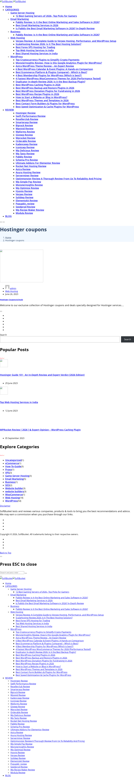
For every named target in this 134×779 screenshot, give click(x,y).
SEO (7, 485)
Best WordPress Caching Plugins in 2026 (38, 84)
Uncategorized (13, 460)
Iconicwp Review (25, 147)
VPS (7, 472)
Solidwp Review (24, 197)
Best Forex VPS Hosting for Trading (35, 47)
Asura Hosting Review (28, 172)
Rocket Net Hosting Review (31, 166)
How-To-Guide (13, 466)
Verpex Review (24, 194)
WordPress (16, 56)
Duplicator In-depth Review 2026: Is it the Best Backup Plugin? (50, 81)
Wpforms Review (25, 131)
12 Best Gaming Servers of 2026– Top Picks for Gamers (46, 15)
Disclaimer (5, 505)
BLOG (8, 216)
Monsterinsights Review (29, 184)
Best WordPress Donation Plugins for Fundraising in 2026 (48, 91)
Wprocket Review (25, 138)
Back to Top (5, 552)
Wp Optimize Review (27, 188)
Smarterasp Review (27, 122)
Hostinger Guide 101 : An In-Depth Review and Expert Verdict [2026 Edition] (42, 374)
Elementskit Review (27, 200)
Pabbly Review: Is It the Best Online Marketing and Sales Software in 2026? (58, 22)
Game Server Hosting (22, 12)
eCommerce (12, 463)
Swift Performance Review (31, 116)
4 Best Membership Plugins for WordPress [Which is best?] (49, 75)
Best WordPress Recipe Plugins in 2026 (37, 94)
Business (15, 31)
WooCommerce (14, 494)
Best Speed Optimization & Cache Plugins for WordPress (47, 106)
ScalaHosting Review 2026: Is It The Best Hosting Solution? (48, 44)
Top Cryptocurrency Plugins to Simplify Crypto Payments (47, 59)
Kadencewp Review (26, 144)
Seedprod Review (25, 206)
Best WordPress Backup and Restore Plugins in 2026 (45, 87)
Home (8, 6)
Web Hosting (17, 37)
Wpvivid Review (25, 128)
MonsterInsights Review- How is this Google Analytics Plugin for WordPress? (59, 62)
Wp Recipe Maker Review (30, 209)
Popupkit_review (25, 203)
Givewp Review (24, 134)
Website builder (14, 488)
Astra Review (23, 169)
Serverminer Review (27, 175)
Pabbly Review (24, 156)
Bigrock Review (24, 125)
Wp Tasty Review (25, 153)
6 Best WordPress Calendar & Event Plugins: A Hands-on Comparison (54, 69)
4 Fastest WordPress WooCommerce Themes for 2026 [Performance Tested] (58, 78)
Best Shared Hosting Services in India (37, 53)
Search (3, 334)
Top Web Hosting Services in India (35, 50)
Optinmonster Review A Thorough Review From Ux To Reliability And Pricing (59, 178)
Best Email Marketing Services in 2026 (37, 25)
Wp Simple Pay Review (28, 181)
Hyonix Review (24, 191)
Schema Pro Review (27, 159)
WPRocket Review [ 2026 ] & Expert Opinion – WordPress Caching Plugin (40, 429)
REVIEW (9, 109)
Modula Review (24, 213)
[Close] (1, 556)
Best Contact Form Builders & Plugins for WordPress (45, 103)
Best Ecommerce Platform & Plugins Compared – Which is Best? (51, 72)
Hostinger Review (26, 112)
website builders (14, 491)
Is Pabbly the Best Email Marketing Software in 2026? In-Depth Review (55, 28)
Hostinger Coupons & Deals (11, 299)
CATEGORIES (12, 9)
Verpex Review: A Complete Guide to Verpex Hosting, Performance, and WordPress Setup (66, 41)
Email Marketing (19, 19)
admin (13, 288)
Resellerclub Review (27, 119)
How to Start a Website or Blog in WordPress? (41, 97)
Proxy (8, 469)
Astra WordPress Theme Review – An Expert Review (45, 66)
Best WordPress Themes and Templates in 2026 (42, 100)
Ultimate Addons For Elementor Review (38, 163)
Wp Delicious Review (27, 150)
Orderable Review (26, 141)
